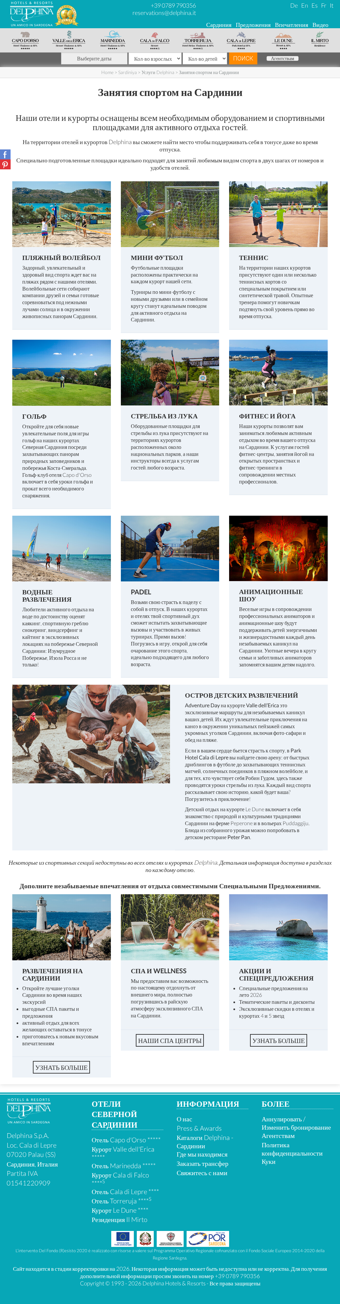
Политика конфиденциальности (292, 1149)
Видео (320, 24)
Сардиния (218, 24)
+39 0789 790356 (173, 5)
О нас (184, 1119)
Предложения (253, 24)
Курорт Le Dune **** (120, 1210)
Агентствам (282, 58)
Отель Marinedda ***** (124, 1166)
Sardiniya (127, 72)
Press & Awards (199, 1128)
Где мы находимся (202, 1154)
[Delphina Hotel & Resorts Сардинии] (29, 1121)
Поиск (243, 58)
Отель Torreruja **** (121, 1201)
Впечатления (291, 24)
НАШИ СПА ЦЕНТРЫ (170, 1040)
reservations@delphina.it (164, 12)
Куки (269, 1161)
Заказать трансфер (202, 1163)
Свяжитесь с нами (202, 1172)
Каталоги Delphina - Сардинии (205, 1141)
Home (107, 72)
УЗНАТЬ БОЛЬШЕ (61, 1067)
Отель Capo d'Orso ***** (126, 1140)
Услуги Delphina (157, 72)
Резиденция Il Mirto (119, 1219)
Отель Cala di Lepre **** (125, 1191)
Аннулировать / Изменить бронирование (296, 1123)
